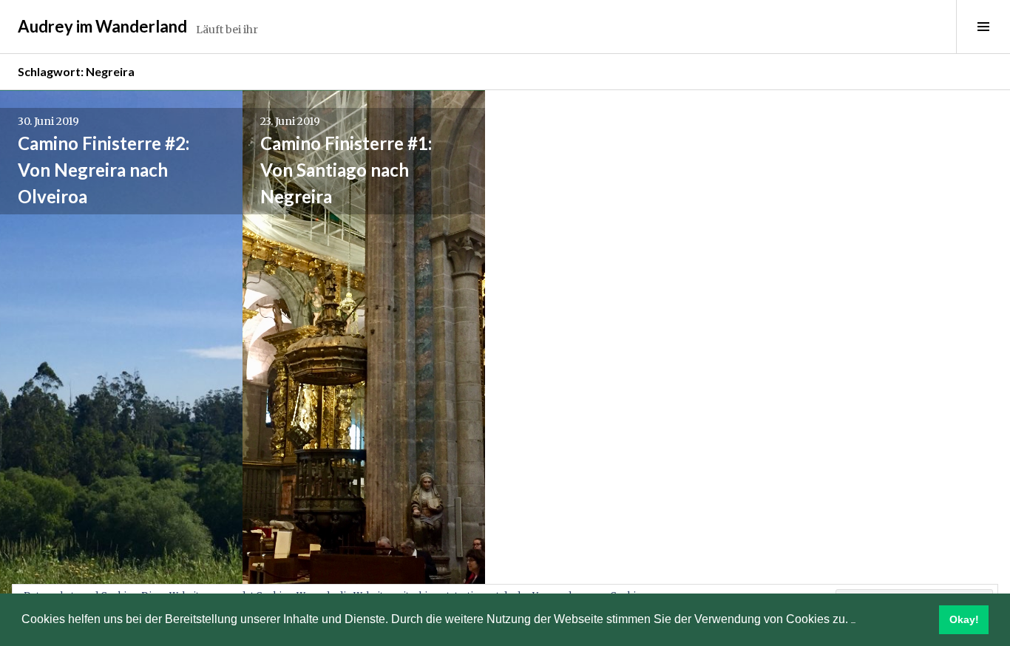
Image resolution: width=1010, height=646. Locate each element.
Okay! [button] (964, 619)
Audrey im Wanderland (102, 26)
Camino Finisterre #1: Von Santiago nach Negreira (346, 169)
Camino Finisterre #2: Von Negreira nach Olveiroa (103, 169)
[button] (853, 620)
